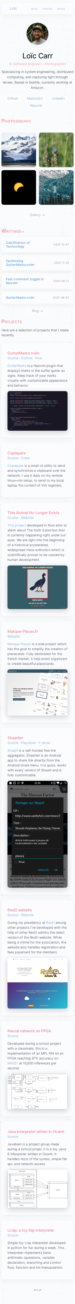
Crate (25, 458)
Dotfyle (26, 358)
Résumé (36, 105)
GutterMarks (16, 366)
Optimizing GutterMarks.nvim (20, 263)
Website (27, 518)
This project (16, 525)
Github (12, 98)
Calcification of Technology (18, 244)
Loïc (13, 8)
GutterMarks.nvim (20, 297)
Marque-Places (19, 644)
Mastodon (35, 98)
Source (12, 358)
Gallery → (37, 215)
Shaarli (12, 750)
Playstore (28, 743)
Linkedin (58, 98)
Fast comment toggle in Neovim (25, 281)
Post (38, 358)
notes (61, 8)
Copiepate (15, 466)
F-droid (44, 743)
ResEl (50, 923)
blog (34, 8)
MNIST (12, 1063)
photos (47, 8)
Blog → (37, 311)
